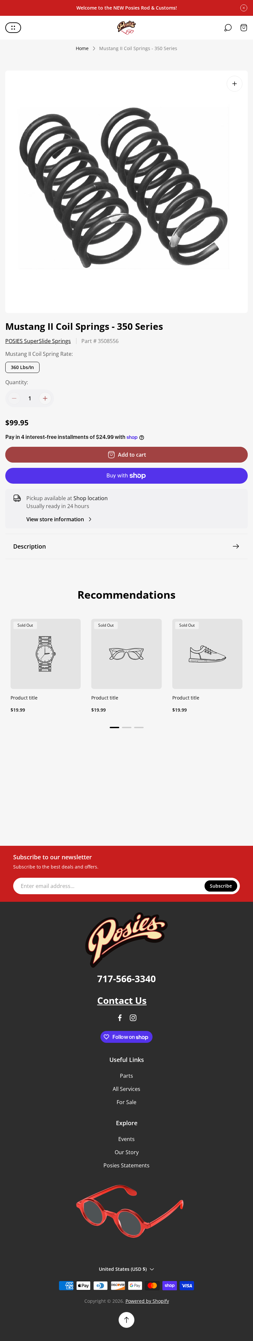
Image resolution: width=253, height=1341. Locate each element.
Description (29, 546)
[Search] (228, 27)
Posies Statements (126, 1165)
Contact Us (122, 1000)
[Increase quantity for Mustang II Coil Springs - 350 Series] (45, 398)
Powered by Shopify (147, 1301)
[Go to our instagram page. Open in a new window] (133, 1018)
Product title (24, 698)
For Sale (126, 1102)
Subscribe (221, 886)
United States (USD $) (123, 1269)
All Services (126, 1089)
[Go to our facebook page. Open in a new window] (120, 1018)
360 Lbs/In (22, 367)
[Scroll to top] (126, 1320)
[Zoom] (234, 84)
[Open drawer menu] (13, 27)
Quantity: (16, 382)
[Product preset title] (46, 654)
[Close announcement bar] (244, 8)
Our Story (127, 1152)
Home (82, 48)
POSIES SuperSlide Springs (38, 341)
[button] (114, 727)
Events (126, 1139)
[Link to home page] (126, 940)
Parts (126, 1075)
